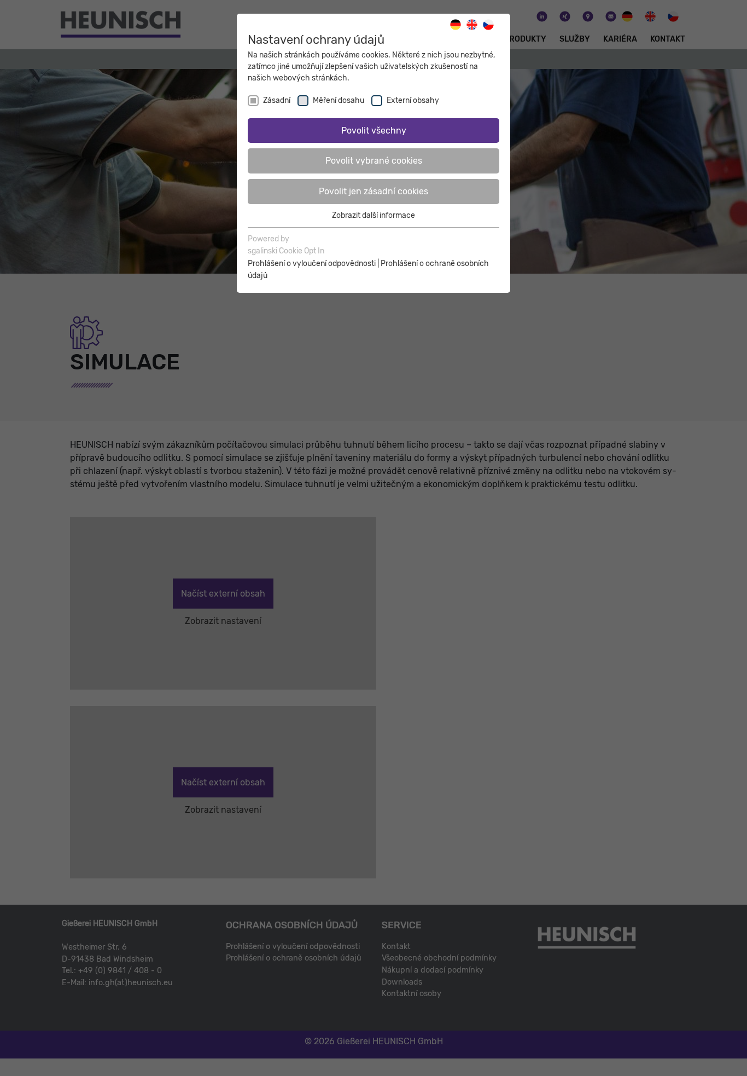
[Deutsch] (458, 24)
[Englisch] (474, 24)
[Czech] (491, 24)
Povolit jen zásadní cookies (373, 191)
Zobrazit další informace (373, 215)
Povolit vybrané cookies (373, 160)
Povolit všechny (373, 130)
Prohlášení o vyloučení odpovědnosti (312, 263)
